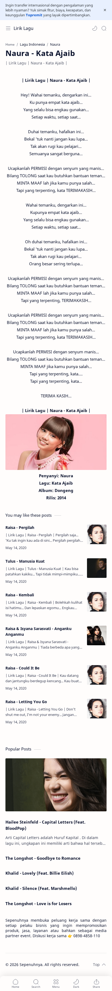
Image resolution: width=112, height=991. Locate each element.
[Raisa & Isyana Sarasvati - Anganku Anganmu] (97, 635)
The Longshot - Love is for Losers (38, 903)
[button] (95, 28)
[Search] (104, 28)
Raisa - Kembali (19, 594)
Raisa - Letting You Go (26, 701)
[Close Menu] (105, 10)
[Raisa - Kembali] (97, 602)
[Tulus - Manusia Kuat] (97, 568)
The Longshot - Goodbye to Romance (42, 858)
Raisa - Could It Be (22, 668)
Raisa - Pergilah (19, 527)
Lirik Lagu (23, 28)
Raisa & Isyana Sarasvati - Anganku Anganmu (38, 631)
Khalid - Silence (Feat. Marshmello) (41, 888)
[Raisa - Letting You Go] (97, 708)
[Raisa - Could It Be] (97, 675)
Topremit (34, 15)
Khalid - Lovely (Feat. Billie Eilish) (39, 873)
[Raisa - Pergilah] (97, 534)
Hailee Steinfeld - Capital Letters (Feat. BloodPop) (45, 825)
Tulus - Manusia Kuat (25, 561)
